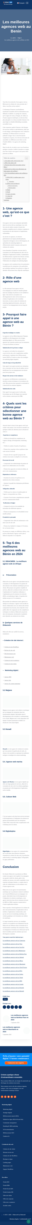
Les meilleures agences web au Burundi (13, 991)
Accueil (12, 38)
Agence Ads (7, 680)
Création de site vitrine (10, 663)
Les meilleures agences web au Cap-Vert (13, 947)
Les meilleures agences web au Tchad (13, 977)
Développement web (9, 653)
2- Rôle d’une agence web (10, 162)
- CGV (29, 1219)
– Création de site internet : (12, 185)
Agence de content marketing (12, 683)
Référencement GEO (8, 1133)
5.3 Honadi (7, 191)
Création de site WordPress (11, 647)
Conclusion (6, 200)
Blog (19, 38)
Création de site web (7, 1144)
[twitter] (8, 1007)
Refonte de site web (9, 650)
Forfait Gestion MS (8, 1192)
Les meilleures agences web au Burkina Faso (15, 954)
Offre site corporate (8, 1199)
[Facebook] (2, 1097)
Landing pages (7, 1162)
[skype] (20, 1007)
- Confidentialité (23, 1219)
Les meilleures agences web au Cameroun (14, 940)
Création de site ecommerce (11, 660)
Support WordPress (8, 1169)
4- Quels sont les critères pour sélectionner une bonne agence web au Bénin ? (15, 170)
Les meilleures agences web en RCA (12, 971)
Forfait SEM (6, 1185)
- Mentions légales (14, 1219)
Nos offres (5, 1177)
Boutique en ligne (8, 1159)
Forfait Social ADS (8, 1188)
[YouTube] (8, 1097)
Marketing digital (7, 1104)
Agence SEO (7, 677)
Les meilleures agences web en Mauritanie (14, 964)
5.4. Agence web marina (10, 194)
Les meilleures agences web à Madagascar (14, 950)
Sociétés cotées (7, 1205)
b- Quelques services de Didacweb (12, 183)
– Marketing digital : (11, 187)
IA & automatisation (8, 1129)
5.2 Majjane (7, 189)
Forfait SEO (6, 1182)
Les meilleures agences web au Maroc (13, 960)
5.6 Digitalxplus (8, 198)
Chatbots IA (6, 1136)
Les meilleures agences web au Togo (12, 944)
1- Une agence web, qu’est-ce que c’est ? (13, 160)
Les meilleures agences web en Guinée (13, 984)
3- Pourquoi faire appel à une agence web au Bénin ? (14, 166)
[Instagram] (5, 1097)
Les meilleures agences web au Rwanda (13, 987)
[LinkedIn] (12, 1097)
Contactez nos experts (16, 1063)
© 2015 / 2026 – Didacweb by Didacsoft (14, 1214)
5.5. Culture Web (8, 196)
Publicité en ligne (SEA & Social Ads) (13, 1119)
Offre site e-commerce (9, 1202)
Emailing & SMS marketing (10, 1126)
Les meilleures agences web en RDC (12, 981)
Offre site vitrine (7, 1195)
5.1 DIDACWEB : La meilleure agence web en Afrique (14, 178)
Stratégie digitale (7, 1112)
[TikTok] (15, 1097)
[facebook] (4, 1007)
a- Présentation (10, 181)
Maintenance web (9, 657)
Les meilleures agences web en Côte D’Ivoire (15, 967)
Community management (10, 1122)
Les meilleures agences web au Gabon (13, 974)
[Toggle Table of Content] (25, 158)
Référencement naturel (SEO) (11, 1116)
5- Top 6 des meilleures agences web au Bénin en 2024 (15, 174)
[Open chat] (29, 1221)
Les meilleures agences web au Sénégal (13, 957)
